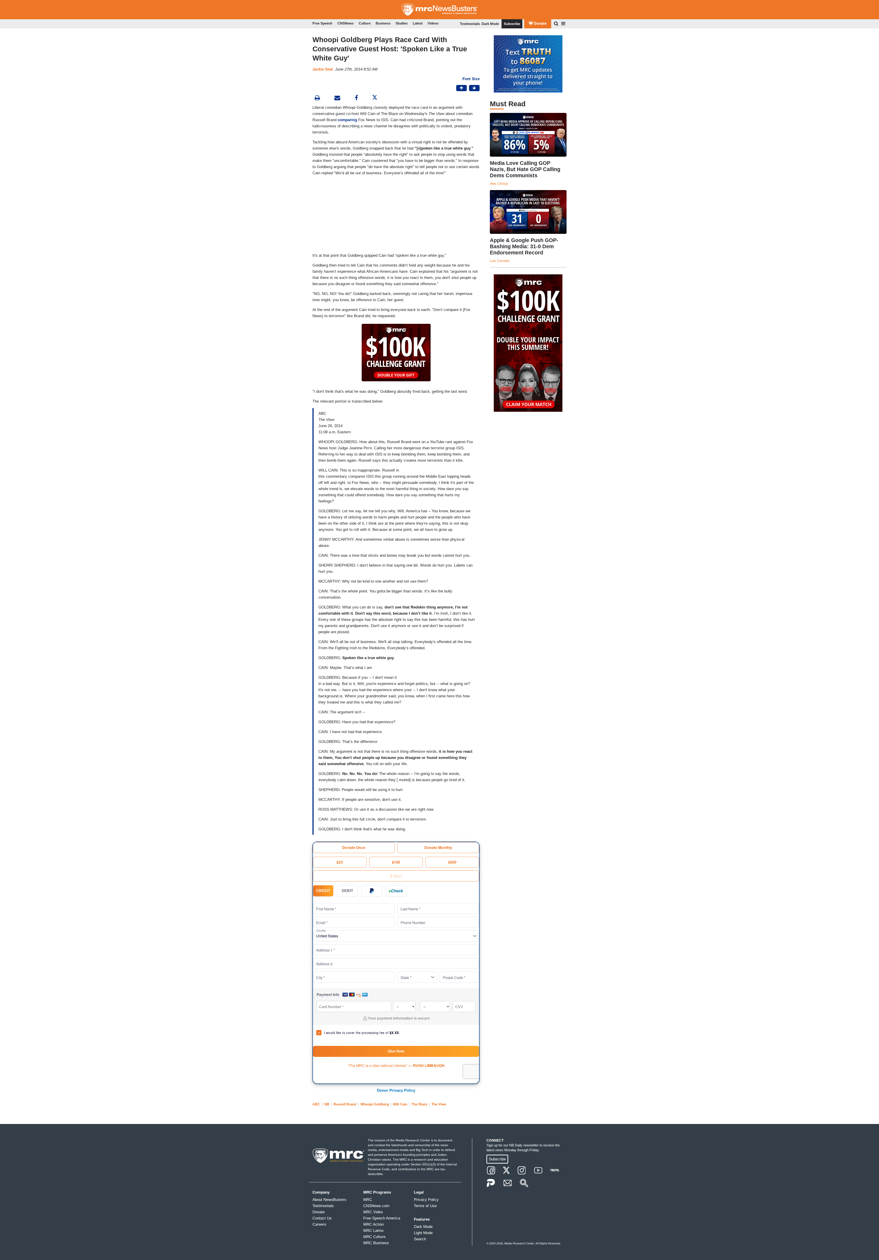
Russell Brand (345, 1104)
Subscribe (512, 24)
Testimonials (470, 24)
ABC (316, 1104)
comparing (347, 120)
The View (438, 1104)
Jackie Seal (322, 69)
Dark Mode (490, 24)
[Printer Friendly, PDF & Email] (337, 98)
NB (326, 1104)
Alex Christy (499, 183)
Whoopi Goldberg (375, 1104)
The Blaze (419, 1104)
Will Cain (400, 1104)
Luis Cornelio (499, 261)
